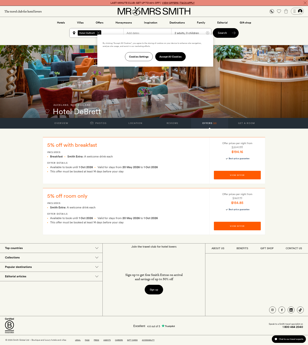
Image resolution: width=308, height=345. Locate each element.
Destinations (177, 22)
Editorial (222, 22)
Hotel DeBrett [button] (87, 33)
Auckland (61, 105)
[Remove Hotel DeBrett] (98, 33)
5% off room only (67, 196)
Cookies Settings (139, 56)
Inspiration (150, 22)
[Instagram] (272, 310)
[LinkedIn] (291, 310)
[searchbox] (114, 33)
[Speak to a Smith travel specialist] (272, 11)
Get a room (246, 123)
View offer (237, 175)
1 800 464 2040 (293, 327)
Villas (80, 22)
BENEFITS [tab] (242, 248)
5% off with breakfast (72, 145)
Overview (61, 123)
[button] (272, 11)
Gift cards (132, 340)
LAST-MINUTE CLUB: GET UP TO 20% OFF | (153, 2)
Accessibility (148, 340)
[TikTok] (300, 310)
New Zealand (81, 105)
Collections (12, 257)
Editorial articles (15, 276)
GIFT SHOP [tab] (266, 248)
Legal (78, 340)
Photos (100, 123)
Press (96, 340)
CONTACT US (294, 248)
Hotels (61, 22)
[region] (155, 51)
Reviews (172, 123)
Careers (119, 340)
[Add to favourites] (47, 111)
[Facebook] (281, 310)
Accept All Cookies (170, 56)
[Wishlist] (279, 11)
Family (201, 22)
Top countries (14, 248)
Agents (107, 340)
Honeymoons (123, 22)
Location (135, 123)
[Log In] (297, 11)
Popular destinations (18, 267)
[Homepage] (154, 11)
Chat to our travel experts (291, 339)
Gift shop (245, 22)
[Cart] (286, 11)
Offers (99, 22)
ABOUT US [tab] (218, 248)
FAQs (87, 340)
